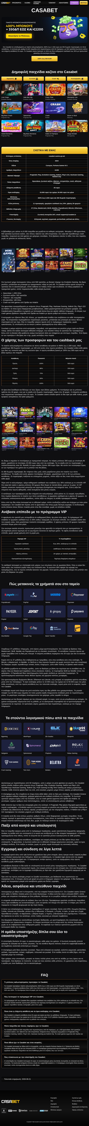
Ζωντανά (32, 78)
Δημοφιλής (10, 78)
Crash (54, 78)
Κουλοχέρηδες (76, 78)
